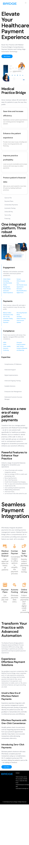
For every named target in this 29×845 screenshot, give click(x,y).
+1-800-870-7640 (23, 780)
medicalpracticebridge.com (22, 788)
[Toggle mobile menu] (26, 3)
